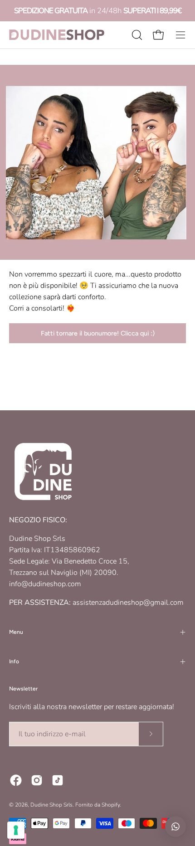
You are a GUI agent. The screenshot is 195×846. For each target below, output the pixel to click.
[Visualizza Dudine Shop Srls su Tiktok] (57, 780)
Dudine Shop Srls (51, 804)
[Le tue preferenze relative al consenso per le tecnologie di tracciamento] (15, 830)
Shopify (111, 804)
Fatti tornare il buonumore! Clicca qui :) (98, 333)
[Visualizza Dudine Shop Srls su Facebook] (16, 780)
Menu (16, 632)
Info (14, 661)
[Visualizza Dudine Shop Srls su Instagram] (37, 780)
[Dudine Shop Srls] (56, 34)
